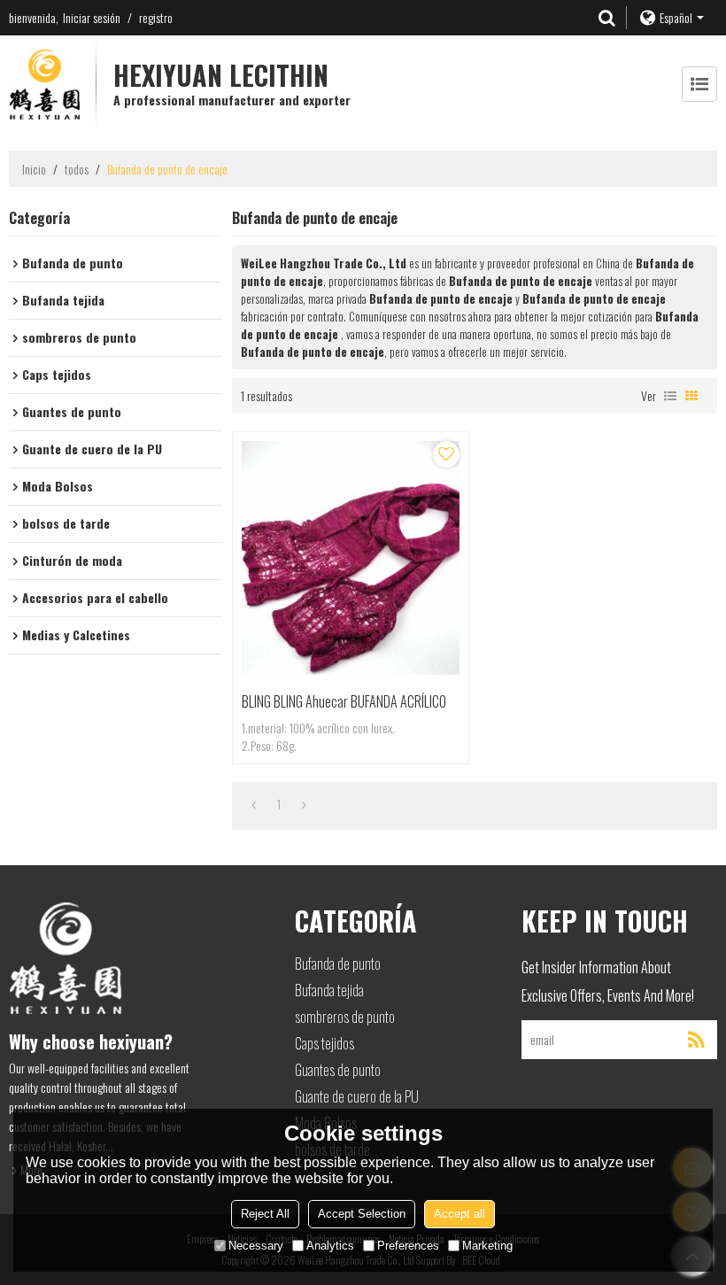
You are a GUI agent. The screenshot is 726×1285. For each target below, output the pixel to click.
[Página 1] (254, 804)
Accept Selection (361, 1213)
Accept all (459, 1213)
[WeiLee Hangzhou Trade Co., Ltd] (44, 84)
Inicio (34, 169)
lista (670, 396)
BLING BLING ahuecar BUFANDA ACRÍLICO (344, 701)
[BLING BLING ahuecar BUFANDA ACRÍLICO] (351, 558)
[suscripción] (696, 1039)
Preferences (408, 1245)
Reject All (265, 1213)
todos (77, 169)
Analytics (330, 1245)
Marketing (487, 1245)
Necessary (255, 1245)
